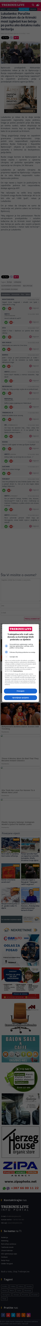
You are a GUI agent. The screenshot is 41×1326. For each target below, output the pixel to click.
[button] (20, 656)
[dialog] (20, 663)
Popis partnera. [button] (18, 671)
